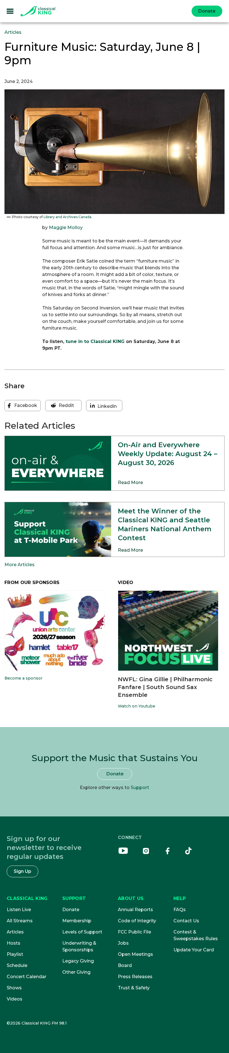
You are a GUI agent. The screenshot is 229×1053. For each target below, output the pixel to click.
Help (179, 898)
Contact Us (186, 920)
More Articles (19, 564)
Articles (13, 32)
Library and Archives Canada (67, 217)
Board (125, 965)
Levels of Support (82, 932)
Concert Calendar (26, 976)
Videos (14, 999)
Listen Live (19, 909)
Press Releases (135, 976)
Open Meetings (135, 954)
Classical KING (27, 898)
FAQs (179, 909)
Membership (76, 920)
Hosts (13, 943)
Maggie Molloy (66, 227)
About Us (131, 898)
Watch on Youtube (136, 706)
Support (140, 787)
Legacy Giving (78, 961)
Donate (207, 11)
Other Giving (76, 972)
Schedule (17, 965)
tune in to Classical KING (95, 341)
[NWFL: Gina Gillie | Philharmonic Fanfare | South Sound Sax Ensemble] (168, 630)
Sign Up (22, 871)
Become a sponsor (23, 678)
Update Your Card (193, 949)
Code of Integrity (137, 920)
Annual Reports (135, 909)
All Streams (20, 920)
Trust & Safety (134, 987)
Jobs (123, 943)
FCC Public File (134, 932)
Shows (14, 987)
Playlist (15, 954)
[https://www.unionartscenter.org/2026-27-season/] (54, 630)
